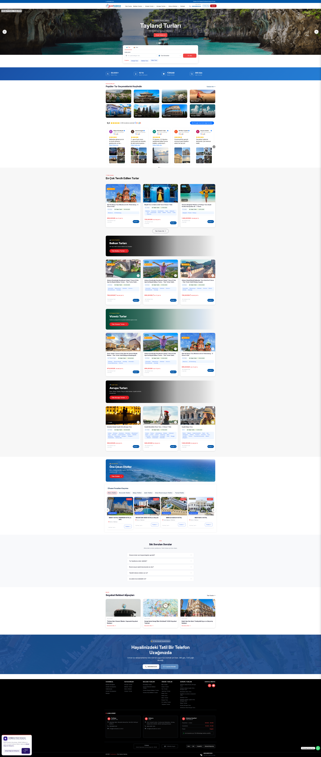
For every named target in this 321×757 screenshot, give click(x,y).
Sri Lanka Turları (166, 702)
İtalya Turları (183, 703)
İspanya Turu (184, 697)
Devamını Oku (111, 625)
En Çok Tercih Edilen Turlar (122, 178)
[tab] (112, 492)
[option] (160, 32)
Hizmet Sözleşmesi (111, 691)
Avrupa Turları (161, 6)
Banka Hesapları (110, 684)
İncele (127, 526)
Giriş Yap (206, 6)
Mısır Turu (154, 60)
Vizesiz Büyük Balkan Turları (151, 690)
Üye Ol (213, 6)
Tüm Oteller (116, 476)
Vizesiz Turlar (149, 6)
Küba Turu (164, 693)
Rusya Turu (165, 700)
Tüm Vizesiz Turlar (118, 324)
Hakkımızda (109, 689)
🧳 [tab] (128, 47)
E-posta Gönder (171, 666)
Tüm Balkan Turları (118, 251)
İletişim (182, 6)
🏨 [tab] (136, 47)
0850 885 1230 (151, 726)
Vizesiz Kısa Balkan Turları (150, 692)
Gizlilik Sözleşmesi (111, 686)
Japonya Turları (166, 691)
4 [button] (164, 43)
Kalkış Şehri (127, 52)
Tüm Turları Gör (159, 231)
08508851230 (110, 1)
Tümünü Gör (210, 86)
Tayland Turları (166, 704)
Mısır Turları (165, 697)
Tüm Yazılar (210, 595)
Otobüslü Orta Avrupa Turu (187, 707)
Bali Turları (165, 684)
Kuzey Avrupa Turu (185, 705)
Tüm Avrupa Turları (118, 397)
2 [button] (160, 43)
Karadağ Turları (147, 684)
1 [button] (157, 43)
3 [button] (162, 43)
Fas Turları (165, 689)
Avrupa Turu (134, 60)
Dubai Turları (165, 686)
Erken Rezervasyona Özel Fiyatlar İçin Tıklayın (159, 38)
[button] (107, 510)
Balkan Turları (137, 6)
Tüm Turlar (128, 6)
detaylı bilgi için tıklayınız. (12, 750)
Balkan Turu (144, 60)
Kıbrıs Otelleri (173, 6)
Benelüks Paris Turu (185, 691)
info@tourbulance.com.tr (116, 728)
